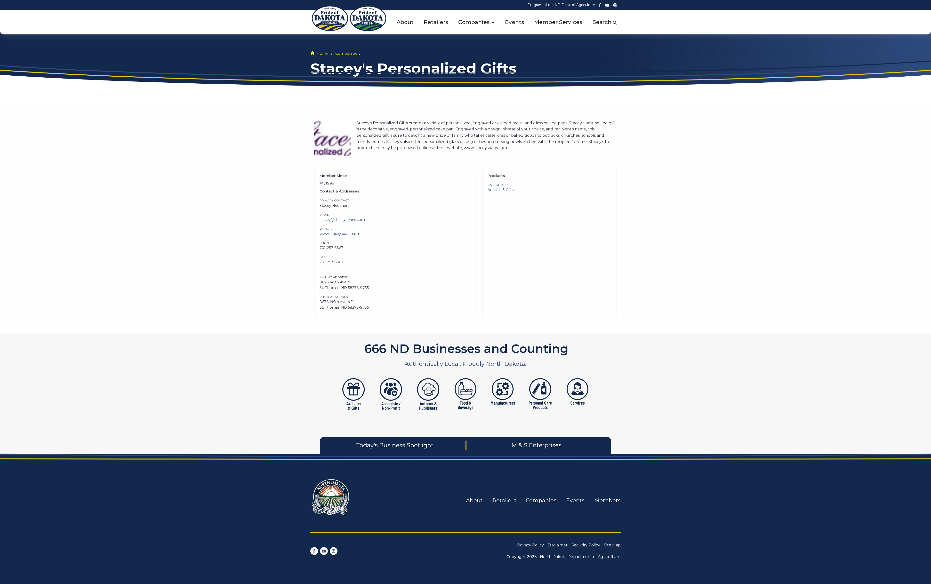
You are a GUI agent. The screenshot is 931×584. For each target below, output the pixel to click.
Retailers (436, 22)
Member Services (558, 22)
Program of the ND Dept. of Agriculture (561, 5)
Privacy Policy (530, 545)
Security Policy (585, 545)
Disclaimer (558, 545)
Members (607, 500)
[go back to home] (330, 500)
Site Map (612, 545)
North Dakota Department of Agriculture (580, 556)
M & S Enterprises (536, 445)
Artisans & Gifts (501, 190)
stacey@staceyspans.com (342, 219)
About (405, 22)
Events (514, 22)
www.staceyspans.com (340, 234)
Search (603, 22)
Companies (474, 22)
